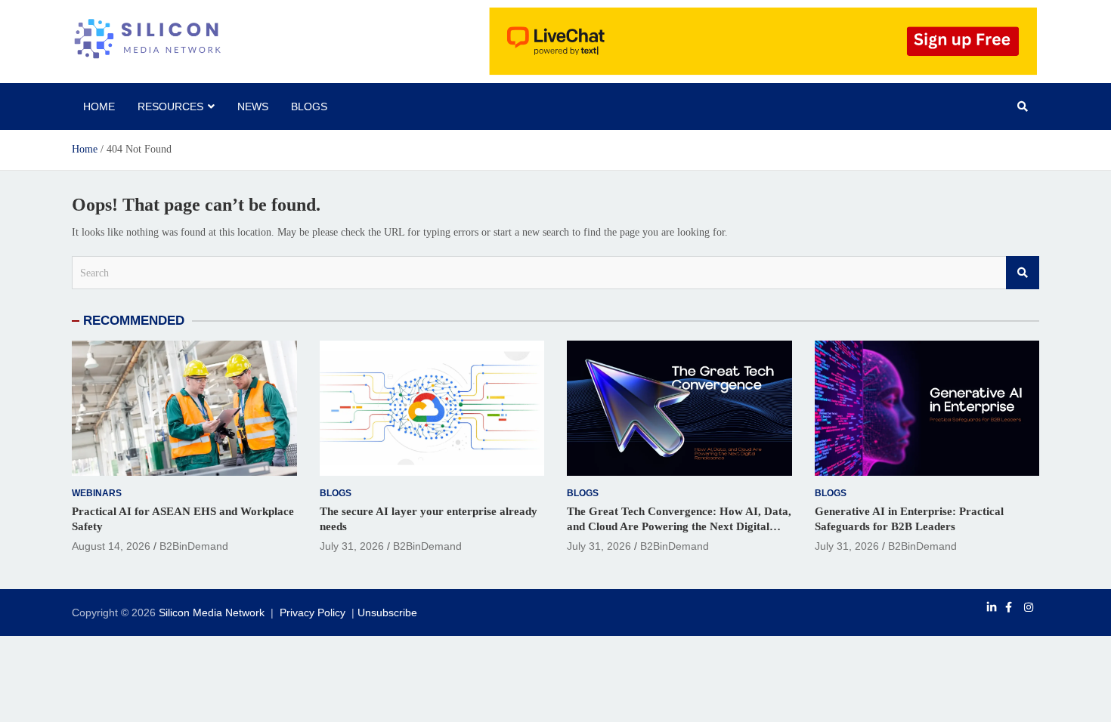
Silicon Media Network (212, 612)
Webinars (97, 493)
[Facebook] (1008, 607)
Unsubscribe (387, 612)
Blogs (309, 106)
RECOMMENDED (133, 320)
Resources (170, 106)
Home (99, 106)
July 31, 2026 (352, 546)
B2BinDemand (193, 546)
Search (1022, 272)
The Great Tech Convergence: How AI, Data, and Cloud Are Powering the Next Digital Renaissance (679, 526)
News (252, 106)
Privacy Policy (312, 612)
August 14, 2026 (111, 546)
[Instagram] (1028, 607)
